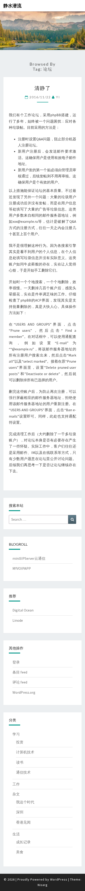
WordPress (58, 879)
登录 (16, 662)
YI (58, 97)
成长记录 (23, 842)
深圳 (19, 812)
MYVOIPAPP (21, 568)
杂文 (16, 794)
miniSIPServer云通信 (28, 558)
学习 (16, 734)
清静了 (42, 88)
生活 (16, 834)
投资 (19, 742)
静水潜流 (12, 5)
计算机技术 (25, 752)
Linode (17, 620)
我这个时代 (25, 802)
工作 (16, 784)
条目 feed (19, 672)
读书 (19, 762)
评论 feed (19, 682)
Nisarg (43, 885)
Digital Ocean (23, 610)
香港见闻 (23, 822)
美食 (19, 852)
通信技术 (23, 772)
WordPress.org (23, 692)
